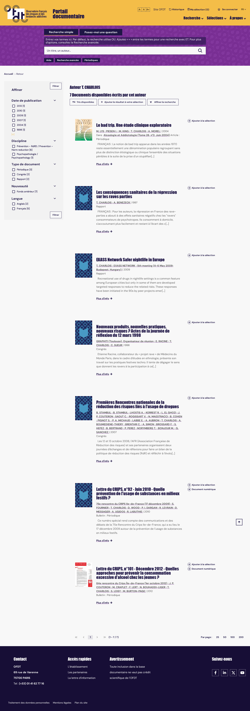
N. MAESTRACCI (158, 416)
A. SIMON (148, 424)
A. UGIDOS (118, 511)
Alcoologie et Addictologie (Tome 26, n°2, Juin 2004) (137, 135)
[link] (76, 637)
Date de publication (26, 101)
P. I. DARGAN (149, 507)
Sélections (215, 18)
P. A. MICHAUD (121, 420)
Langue (17, 199)
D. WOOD (134, 507)
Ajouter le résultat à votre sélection (123, 102)
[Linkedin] (224, 672)
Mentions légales (62, 702)
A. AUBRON (152, 420)
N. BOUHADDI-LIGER (152, 587)
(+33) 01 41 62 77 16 (31, 683)
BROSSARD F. (164, 424)
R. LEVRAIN (166, 507)
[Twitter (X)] (233, 672)
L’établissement (78, 666)
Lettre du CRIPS (109, 489)
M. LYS (100, 131)
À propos (236, 18)
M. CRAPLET (119, 587)
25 (217, 637)
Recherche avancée (68, 60)
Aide (48, 60)
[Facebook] (215, 672)
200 (241, 637)
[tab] (61, 32)
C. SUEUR (116, 345)
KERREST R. (153, 412)
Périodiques (91, 60)
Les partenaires (77, 672)
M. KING (124, 131)
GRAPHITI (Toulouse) (109, 341)
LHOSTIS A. (137, 412)
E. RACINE (162, 341)
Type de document (26, 164)
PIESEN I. (111, 131)
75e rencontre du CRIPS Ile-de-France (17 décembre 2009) (133, 504)
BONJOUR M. (166, 428)
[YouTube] (242, 672)
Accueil (8, 73)
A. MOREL (154, 131)
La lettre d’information (81, 678)
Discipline (19, 141)
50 (224, 637)
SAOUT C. (121, 416)
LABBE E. (137, 420)
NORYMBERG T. (146, 428)
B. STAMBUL (103, 412)
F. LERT (133, 587)
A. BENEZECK (122, 202)
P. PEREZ (130, 428)
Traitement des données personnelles (28, 702)
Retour (19, 73)
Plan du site (81, 702)
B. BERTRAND (114, 428)
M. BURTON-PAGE (134, 591)
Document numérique (204, 489)
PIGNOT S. (104, 420)
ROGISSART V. (137, 416)
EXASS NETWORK (124, 265)
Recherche (192, 18)
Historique (177, 9)
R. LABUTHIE (134, 511)
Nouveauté (20, 186)
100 (232, 637)
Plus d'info (102, 164)
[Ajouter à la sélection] (189, 121)
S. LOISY (116, 591)
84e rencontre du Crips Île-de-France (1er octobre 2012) (131, 583)
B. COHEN (176, 416)
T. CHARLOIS (138, 131)
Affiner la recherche (165, 102)
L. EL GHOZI (169, 412)
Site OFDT (159, 9)
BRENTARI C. (132, 424)
